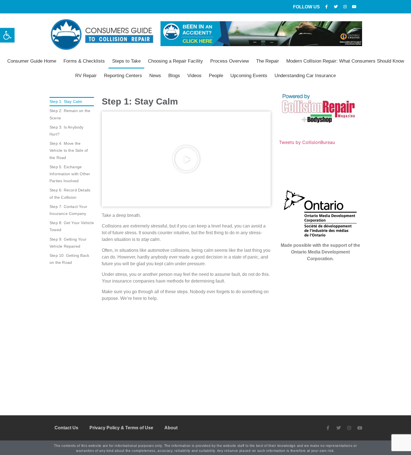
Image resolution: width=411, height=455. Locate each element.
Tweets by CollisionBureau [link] (307, 142)
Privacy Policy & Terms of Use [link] (121, 427)
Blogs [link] (174, 75)
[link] (7, 35)
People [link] (216, 75)
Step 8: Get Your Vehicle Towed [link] (71, 226)
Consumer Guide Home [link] (31, 61)
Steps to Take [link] (126, 61)
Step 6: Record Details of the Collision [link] (69, 193)
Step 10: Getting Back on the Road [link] (69, 259)
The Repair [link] (267, 61)
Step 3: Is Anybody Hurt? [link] (66, 130)
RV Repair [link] (86, 75)
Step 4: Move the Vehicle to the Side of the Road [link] (68, 150)
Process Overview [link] (229, 61)
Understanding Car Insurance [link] (305, 75)
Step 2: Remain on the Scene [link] (69, 114)
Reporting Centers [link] (123, 75)
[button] (186, 159)
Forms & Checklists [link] (84, 61)
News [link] (155, 75)
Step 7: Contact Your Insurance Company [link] (68, 210)
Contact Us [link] (66, 427)
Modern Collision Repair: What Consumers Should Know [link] (345, 61)
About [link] (171, 427)
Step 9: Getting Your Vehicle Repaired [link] (67, 242)
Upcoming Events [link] (248, 75)
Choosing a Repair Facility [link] (175, 61)
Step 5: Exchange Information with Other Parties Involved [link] (69, 174)
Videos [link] (194, 75)
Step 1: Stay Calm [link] (65, 101)
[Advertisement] (186, 351)
